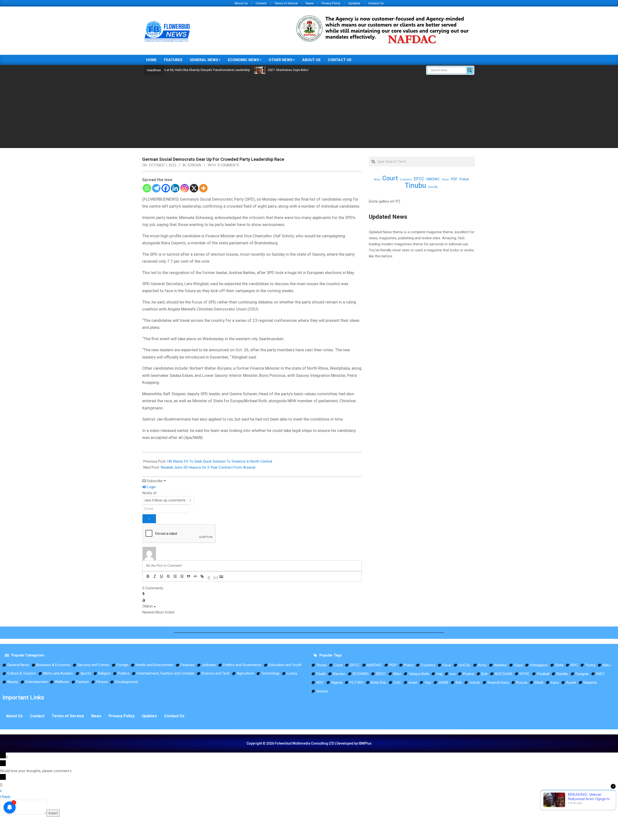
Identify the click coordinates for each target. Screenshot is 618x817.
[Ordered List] (175, 576)
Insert (53, 813)
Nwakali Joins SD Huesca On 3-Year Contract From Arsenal (208, 467)
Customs (406, 179)
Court (390, 178)
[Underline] (161, 576)
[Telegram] (156, 188)
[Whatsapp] (147, 188)
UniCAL (433, 187)
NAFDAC (433, 179)
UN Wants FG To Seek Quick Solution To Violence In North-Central (219, 461)
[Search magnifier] (469, 70)
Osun (445, 179)
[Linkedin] (175, 188)
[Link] (202, 576)
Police (464, 179)
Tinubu (415, 186)
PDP (454, 179)
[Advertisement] (309, 111)
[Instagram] (184, 188)
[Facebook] (166, 188)
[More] (203, 188)
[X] (194, 188)
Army (377, 179)
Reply (6, 797)
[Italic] (154, 576)
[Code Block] (195, 576)
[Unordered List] (181, 576)
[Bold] (148, 576)
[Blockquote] (188, 576)
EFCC (419, 178)
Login (151, 487)
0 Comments (228, 165)
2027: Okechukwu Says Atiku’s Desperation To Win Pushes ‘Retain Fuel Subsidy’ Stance (302, 70)
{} (209, 577)
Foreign (194, 165)
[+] (216, 577)
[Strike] (168, 576)
